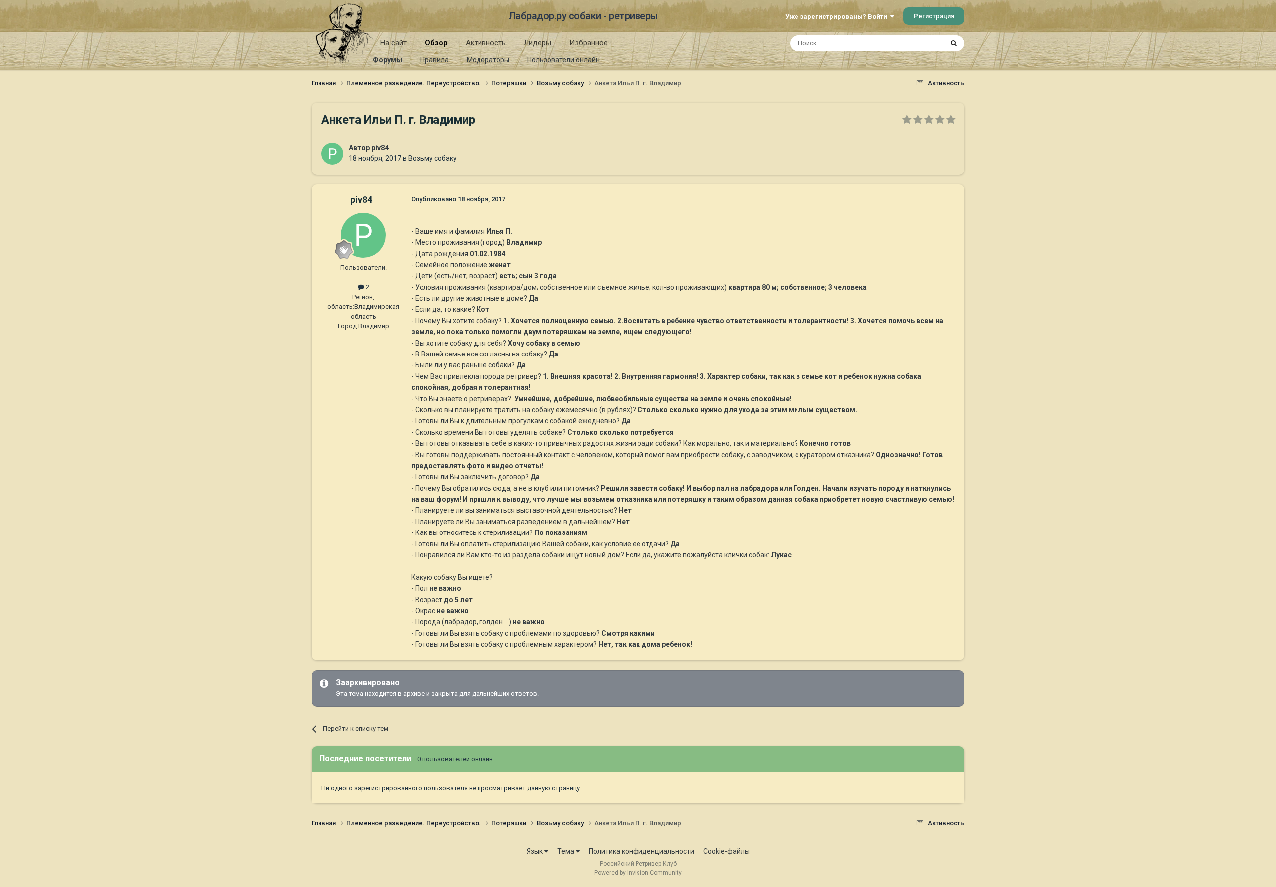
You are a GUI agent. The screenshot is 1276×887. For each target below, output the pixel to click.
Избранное (588, 42)
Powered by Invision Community (638, 872)
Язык (535, 851)
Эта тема (916, 43)
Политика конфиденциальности (641, 851)
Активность (486, 42)
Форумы (387, 60)
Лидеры (537, 42)
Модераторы (488, 60)
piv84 (380, 148)
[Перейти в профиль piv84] (332, 154)
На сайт (393, 42)
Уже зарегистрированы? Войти (837, 16)
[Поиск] (953, 43)
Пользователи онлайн (563, 60)
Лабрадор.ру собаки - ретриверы (583, 16)
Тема (566, 851)
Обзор (436, 42)
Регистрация (934, 16)
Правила (434, 60)
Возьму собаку (432, 158)
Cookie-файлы (726, 851)
